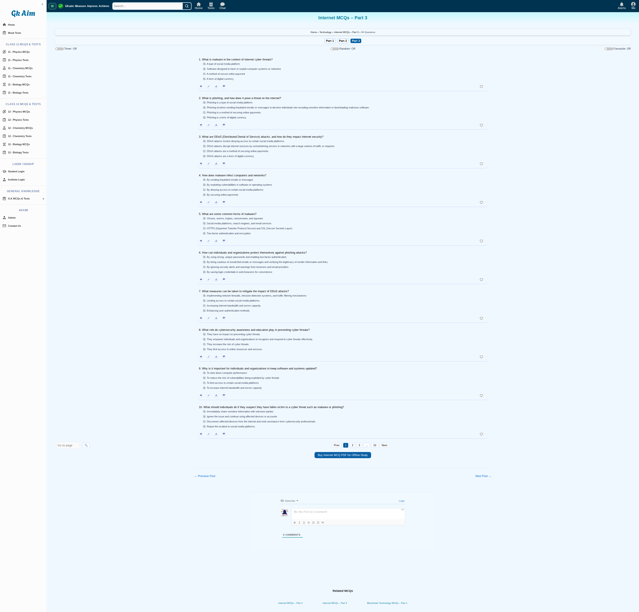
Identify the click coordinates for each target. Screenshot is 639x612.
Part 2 (343, 40)
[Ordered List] (313, 523)
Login (401, 500)
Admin (12, 217)
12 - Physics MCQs (19, 111)
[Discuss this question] (224, 86)
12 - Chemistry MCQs (20, 128)
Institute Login (16, 179)
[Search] (187, 6)
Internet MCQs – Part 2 (335, 603)
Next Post (483, 476)
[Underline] (304, 523)
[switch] (481, 86)
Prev (337, 445)
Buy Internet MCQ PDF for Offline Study (343, 455)
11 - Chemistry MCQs (20, 68)
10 (374, 445)
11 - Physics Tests (18, 60)
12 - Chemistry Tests (20, 136)
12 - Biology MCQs (19, 144)
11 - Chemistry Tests (19, 76)
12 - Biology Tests (18, 152)
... (366, 445)
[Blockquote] (322, 523)
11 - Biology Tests (18, 92)
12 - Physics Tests (18, 119)
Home (11, 24)
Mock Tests (14, 32)
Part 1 (330, 40)
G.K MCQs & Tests (19, 198)
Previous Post (204, 476)
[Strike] (308, 523)
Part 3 (355, 32)
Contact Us (14, 225)
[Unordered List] (318, 523)
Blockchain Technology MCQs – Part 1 (387, 603)
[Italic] (299, 523)
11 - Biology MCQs (19, 84)
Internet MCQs (342, 32)
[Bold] (294, 523)
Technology (325, 32)
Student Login (16, 171)
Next (384, 445)
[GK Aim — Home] (23, 13)
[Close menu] (52, 6)
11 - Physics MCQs (19, 51)
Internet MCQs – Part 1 (290, 603)
